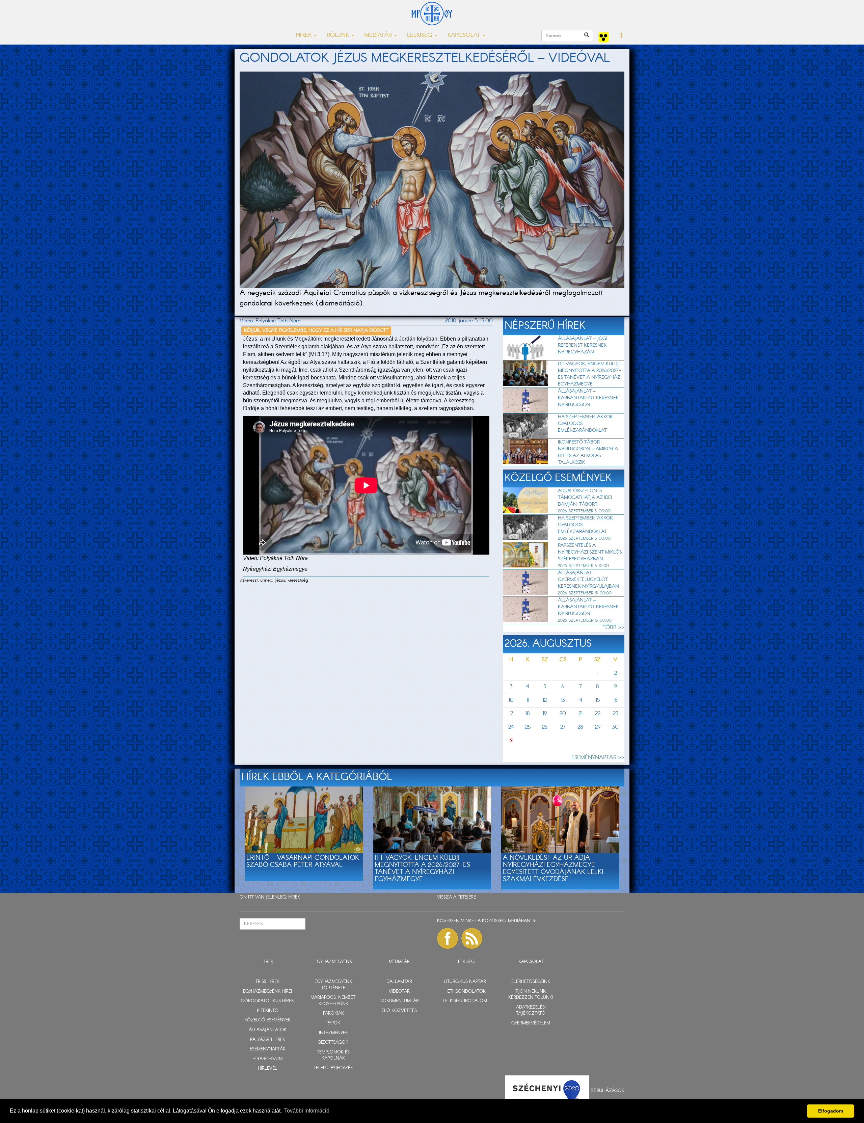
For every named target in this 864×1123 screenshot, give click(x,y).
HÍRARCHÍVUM (267, 1059)
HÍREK (294, 897)
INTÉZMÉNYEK (333, 1033)
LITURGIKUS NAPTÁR (465, 982)
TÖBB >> (613, 628)
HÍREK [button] (304, 35)
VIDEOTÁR (399, 991)
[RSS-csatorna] (471, 938)
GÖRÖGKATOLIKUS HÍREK (267, 1001)
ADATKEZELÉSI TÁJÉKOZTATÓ (531, 1010)
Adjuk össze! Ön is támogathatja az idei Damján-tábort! (585, 497)
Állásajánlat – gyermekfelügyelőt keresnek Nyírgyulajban (588, 579)
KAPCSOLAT (530, 962)
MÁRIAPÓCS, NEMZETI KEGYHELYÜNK (333, 1000)
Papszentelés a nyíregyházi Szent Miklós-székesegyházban (591, 552)
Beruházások (607, 1090)
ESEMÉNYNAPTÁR (268, 1049)
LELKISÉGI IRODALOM (465, 1001)
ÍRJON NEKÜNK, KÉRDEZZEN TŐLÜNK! (530, 994)
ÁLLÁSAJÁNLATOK (268, 1030)
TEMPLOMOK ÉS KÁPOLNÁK (333, 1055)
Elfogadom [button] (830, 1111)
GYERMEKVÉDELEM (530, 1023)
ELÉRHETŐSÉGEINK (530, 982)
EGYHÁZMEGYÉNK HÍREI (267, 991)
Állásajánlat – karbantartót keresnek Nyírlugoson (588, 398)
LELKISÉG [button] (420, 35)
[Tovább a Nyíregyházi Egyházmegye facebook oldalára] (447, 938)
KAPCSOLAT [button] (465, 35)
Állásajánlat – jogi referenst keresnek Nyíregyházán (582, 345)
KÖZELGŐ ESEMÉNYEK (267, 1020)
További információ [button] (306, 1111)
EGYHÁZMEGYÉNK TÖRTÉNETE (333, 985)
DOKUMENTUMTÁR (399, 1001)
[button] (621, 36)
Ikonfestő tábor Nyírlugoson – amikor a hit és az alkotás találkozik (588, 452)
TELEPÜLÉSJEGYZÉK (333, 1068)
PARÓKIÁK (333, 1013)
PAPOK (333, 1023)
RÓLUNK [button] (339, 35)
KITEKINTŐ (267, 1011)
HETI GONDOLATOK (465, 991)
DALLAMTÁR (399, 982)
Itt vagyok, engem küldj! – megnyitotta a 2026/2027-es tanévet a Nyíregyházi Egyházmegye (591, 373)
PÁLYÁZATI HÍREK (267, 1040)
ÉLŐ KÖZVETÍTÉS (399, 1011)
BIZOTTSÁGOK (333, 1042)
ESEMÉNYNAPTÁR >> (597, 757)
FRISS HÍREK (267, 982)
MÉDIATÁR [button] (379, 35)
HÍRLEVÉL (267, 1068)
